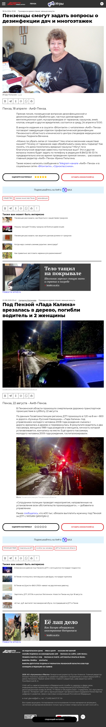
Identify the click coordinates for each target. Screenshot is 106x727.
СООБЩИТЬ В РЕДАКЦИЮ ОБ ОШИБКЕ (37, 667)
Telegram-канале (68, 163)
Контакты (43, 660)
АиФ (20, 95)
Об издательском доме (32, 651)
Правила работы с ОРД (32, 657)
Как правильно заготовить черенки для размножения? (38, 253)
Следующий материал (54, 719)
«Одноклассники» (63, 166)
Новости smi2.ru (11, 292)
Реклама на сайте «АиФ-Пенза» (73, 654)
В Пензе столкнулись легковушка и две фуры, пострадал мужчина (43, 577)
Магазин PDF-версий (66, 651)
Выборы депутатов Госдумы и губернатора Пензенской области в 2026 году (55, 664)
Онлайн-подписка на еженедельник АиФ (40, 654)
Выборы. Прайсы (29, 660)
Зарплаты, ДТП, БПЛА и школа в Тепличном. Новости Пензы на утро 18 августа (48, 594)
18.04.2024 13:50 (9, 11)
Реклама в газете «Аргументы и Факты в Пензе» (64, 657)
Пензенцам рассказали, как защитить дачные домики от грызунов (42, 236)
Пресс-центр (50, 651)
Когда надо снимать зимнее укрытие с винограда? (36, 244)
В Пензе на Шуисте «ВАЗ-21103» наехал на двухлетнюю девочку (41, 585)
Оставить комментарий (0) (82, 177)
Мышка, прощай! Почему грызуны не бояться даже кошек (39, 227)
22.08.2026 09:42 (9, 300)
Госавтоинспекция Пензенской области (19, 389)
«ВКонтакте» (45, 166)
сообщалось (31, 513)
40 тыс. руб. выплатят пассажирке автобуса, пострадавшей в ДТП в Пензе (46, 603)
